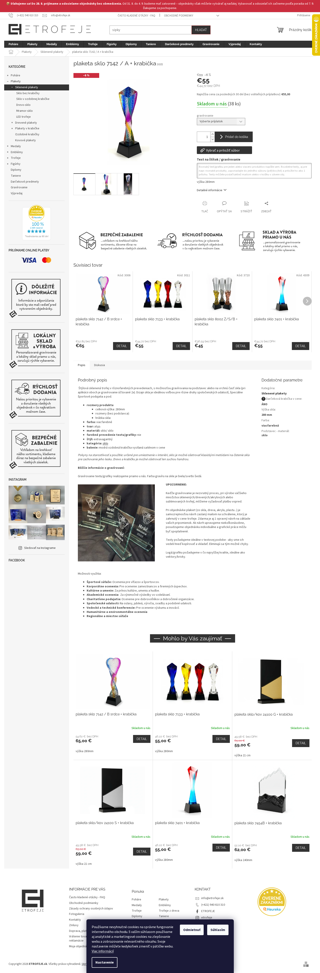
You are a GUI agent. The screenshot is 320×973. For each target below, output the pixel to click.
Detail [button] (142, 739)
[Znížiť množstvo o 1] (212, 139)
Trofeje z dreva (169, 911)
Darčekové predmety (25, 182)
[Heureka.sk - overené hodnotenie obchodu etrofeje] (36, 222)
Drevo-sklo (23, 105)
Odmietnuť (191, 929)
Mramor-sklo (24, 111)
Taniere (16, 176)
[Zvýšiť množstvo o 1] (212, 134)
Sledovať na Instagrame (40, 548)
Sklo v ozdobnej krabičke (32, 99)
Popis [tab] (81, 365)
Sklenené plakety (26, 87)
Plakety (16, 81)
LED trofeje (23, 117)
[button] (113, 744)
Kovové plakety (25, 140)
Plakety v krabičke (27, 128)
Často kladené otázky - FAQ (136, 16)
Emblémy (17, 152)
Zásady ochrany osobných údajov (91, 908)
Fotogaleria (76, 914)
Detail (122, 346)
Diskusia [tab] (99, 365)
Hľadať (201, 30)
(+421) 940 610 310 (213, 905)
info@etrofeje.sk (212, 898)
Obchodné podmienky (178, 16)
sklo (105, 443)
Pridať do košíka (236, 137)
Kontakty (75, 920)
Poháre (15, 75)
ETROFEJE (208, 911)
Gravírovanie (19, 187)
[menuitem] (13, 44)
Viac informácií (103, 951)
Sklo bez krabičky (28, 93)
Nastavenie (104, 962)
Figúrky (15, 164)
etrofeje (206, 917)
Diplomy (16, 170)
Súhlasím (217, 929)
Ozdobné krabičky (27, 134)
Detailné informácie (209, 190)
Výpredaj (16, 193)
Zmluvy (74, 925)
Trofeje (16, 158)
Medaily (16, 146)
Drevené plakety (26, 123)
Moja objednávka (80, 946)
